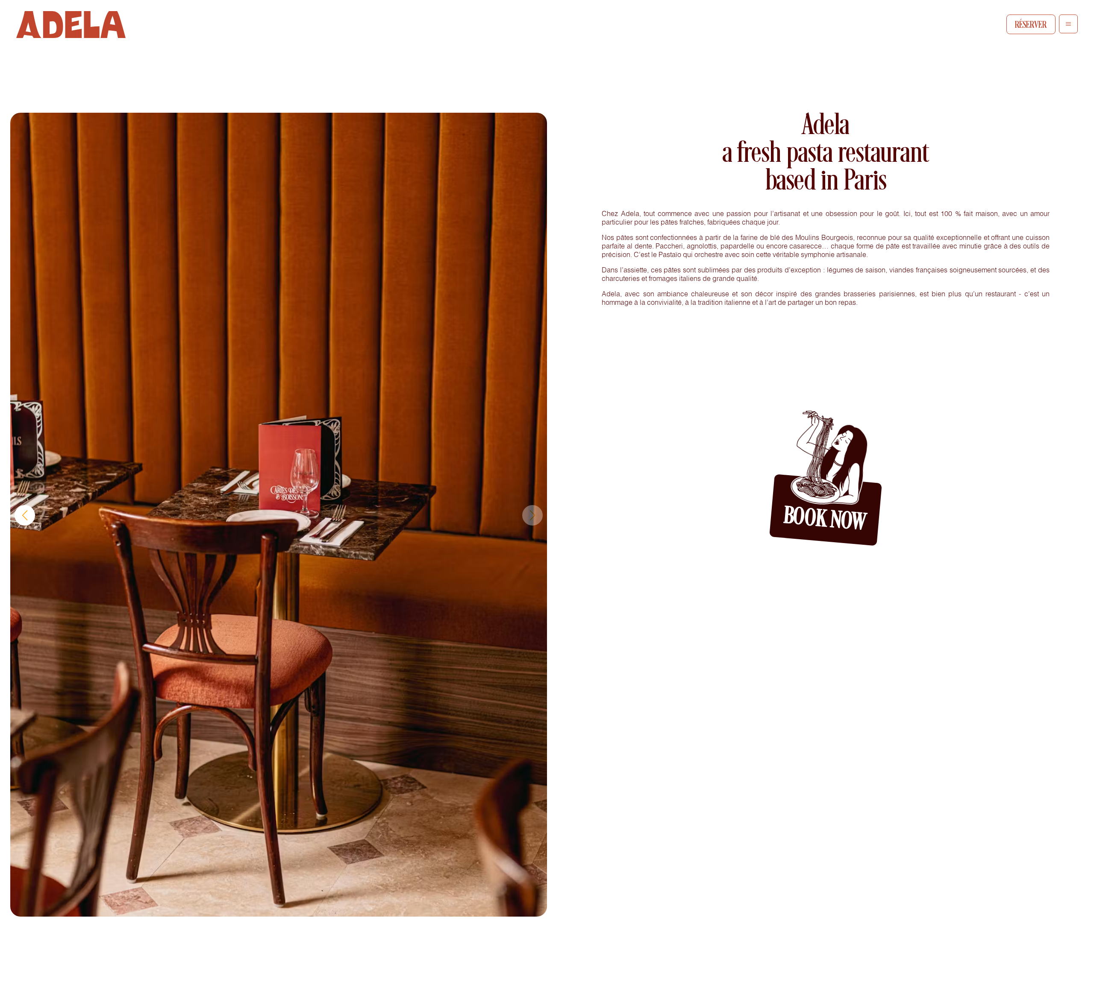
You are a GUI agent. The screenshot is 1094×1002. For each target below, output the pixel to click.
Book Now (825, 521)
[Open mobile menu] (1068, 24)
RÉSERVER (1031, 24)
